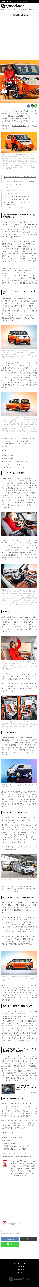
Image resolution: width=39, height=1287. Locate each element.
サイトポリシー (19, 1266)
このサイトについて (19, 1264)
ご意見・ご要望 (19, 1269)
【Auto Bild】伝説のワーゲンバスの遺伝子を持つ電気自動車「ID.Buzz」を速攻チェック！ (19, 82)
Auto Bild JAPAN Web (14, 90)
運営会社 (19, 1272)
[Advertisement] (19, 38)
